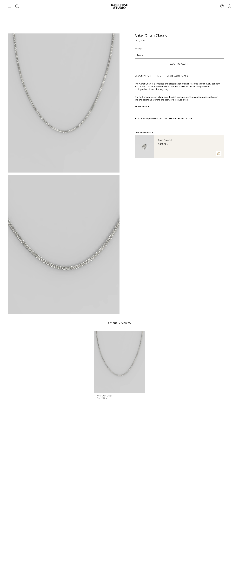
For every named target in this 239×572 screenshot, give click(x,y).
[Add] (218, 153)
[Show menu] (10, 6)
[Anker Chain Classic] (120, 362)
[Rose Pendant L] (144, 146)
